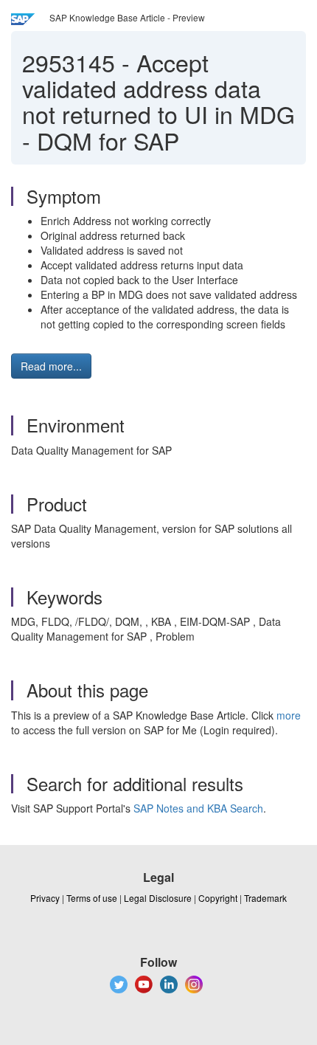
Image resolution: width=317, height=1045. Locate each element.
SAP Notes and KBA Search (198, 808)
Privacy (45, 897)
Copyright (217, 897)
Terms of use (91, 897)
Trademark (265, 897)
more (288, 715)
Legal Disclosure (158, 897)
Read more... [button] (51, 366)
